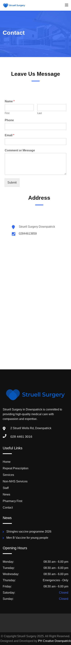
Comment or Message (20, 150)
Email (9, 135)
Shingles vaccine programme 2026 (28, 531)
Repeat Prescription (15, 468)
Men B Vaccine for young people (27, 537)
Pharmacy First (12, 501)
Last (39, 113)
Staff (6, 487)
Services (8, 474)
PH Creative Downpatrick (54, 640)
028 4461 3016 (21, 436)
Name (10, 101)
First (7, 113)
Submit (12, 182)
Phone (9, 120)
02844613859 (28, 233)
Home (7, 461)
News (6, 494)
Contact (8, 507)
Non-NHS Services (15, 481)
